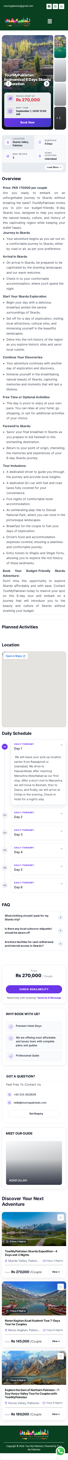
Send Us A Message (49, 997)
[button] (49, 22)
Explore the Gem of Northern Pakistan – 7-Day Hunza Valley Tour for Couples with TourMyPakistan (32, 1393)
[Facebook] (49, 6)
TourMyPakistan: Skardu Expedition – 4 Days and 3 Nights (31, 1253)
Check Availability (34, 989)
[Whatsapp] (61, 6)
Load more (53, 167)
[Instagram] (55, 6)
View (56, 1271)
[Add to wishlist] (60, 1217)
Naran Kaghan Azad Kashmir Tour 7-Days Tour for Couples (32, 1322)
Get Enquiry (36, 1113)
